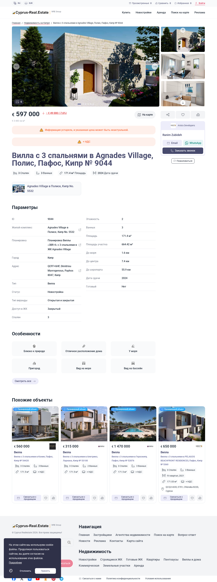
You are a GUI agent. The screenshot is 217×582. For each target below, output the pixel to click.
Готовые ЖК (134, 559)
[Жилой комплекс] (79, 229)
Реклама (199, 12)
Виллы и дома (191, 559)
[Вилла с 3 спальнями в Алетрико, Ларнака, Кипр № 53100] (84, 423)
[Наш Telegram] (61, 579)
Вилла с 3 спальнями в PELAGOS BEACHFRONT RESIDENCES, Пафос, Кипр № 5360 (181, 460)
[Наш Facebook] (14, 579)
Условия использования (158, 578)
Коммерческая (89, 565)
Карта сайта (135, 541)
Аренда (161, 12)
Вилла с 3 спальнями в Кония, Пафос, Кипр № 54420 (33, 458)
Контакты (116, 541)
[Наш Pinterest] (53, 579)
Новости (84, 541)
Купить (126, 12)
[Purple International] (101, 446)
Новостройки (143, 12)
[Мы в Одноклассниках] (45, 579)
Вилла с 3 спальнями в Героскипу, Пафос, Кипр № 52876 (129, 458)
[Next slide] (155, 66)
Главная (16, 23)
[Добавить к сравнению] (198, 115)
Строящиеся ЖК (111, 559)
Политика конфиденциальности (123, 578)
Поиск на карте (180, 12)
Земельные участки (116, 565)
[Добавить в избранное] (183, 115)
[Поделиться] (168, 115)
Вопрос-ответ (187, 534)
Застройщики (102, 534)
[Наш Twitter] (22, 579)
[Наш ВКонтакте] (30, 579)
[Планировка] (79, 245)
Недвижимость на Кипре (37, 23)
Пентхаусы (171, 559)
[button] (84, 142)
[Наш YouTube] (38, 579)
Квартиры (153, 559)
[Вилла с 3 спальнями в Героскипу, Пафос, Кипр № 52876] (133, 423)
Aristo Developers (186, 125)
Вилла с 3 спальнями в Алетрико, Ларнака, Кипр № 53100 (80, 458)
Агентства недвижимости (132, 534)
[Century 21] (53, 446)
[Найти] (69, 542)
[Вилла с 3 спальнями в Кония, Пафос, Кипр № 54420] (35, 423)
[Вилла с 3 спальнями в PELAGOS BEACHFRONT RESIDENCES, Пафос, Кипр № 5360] (182, 423)
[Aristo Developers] (199, 446)
